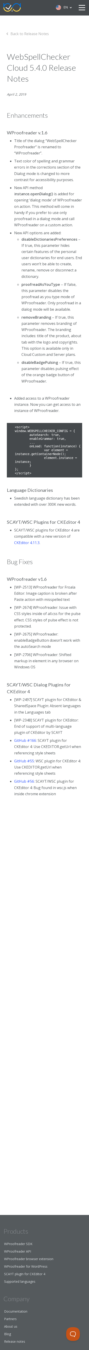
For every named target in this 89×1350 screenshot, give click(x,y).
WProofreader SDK (18, 1244)
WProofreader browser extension (28, 1259)
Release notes (14, 1341)
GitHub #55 (24, 761)
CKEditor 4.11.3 (26, 542)
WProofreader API (17, 1251)
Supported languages (19, 1281)
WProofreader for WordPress (25, 1266)
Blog (7, 1334)
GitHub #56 (24, 781)
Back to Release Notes (29, 33)
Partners (10, 1319)
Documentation (15, 1311)
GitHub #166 (25, 740)
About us (10, 1326)
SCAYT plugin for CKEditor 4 (24, 1274)
